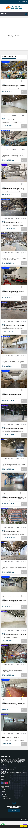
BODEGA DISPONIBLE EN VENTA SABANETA (11, 531)
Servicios (4, 793)
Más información (6, 826)
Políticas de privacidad (6, 798)
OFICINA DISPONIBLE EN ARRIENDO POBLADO (11, 737)
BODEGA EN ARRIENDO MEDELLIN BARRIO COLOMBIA (13, 703)
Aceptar (23, 826)
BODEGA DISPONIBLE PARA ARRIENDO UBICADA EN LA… (14, 600)
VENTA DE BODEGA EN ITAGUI (8, 668)
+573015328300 (21, 1)
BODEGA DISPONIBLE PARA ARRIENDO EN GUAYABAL (13, 359)
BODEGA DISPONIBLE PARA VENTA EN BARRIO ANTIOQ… (14, 497)
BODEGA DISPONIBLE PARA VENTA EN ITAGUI (11, 565)
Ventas (3, 789)
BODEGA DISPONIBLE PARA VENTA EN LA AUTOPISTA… (13, 428)
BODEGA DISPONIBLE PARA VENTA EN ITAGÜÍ (11, 394)
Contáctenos (4, 796)
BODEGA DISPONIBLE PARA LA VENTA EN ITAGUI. (12, 222)
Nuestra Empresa (5, 794)
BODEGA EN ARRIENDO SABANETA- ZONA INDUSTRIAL (13, 85)
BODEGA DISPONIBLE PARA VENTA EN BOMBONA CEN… (14, 153)
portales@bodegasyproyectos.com (8, 781)
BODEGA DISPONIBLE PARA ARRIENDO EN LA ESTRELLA (14, 634)
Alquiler (3, 791)
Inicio (3, 787)
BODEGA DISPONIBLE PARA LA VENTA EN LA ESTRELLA (14, 256)
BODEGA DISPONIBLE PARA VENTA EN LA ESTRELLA (13, 462)
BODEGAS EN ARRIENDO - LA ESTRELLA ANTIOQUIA (13, 188)
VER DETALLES (14, 69)
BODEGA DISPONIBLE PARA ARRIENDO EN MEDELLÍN (13, 291)
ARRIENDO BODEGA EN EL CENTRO (9, 119)
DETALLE (24, 91)
